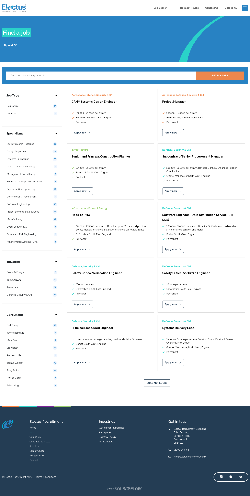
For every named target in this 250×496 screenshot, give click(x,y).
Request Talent (189, 8)
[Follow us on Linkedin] (221, 477)
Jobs (32, 432)
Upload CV (231, 8)
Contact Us (211, 8)
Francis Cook (31, 378)
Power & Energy (31, 272)
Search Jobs (220, 75)
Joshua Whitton (31, 363)
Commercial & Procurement (31, 196)
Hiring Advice (37, 455)
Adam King (31, 385)
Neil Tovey (31, 325)
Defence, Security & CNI (31, 294)
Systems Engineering (31, 159)
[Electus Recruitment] (7, 424)
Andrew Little (31, 355)
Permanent (31, 106)
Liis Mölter (31, 347)
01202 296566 (181, 449)
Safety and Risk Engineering (31, 234)
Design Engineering (31, 151)
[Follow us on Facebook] (230, 477)
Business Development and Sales (31, 181)
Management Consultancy (31, 174)
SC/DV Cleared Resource (31, 144)
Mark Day (31, 340)
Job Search (160, 8)
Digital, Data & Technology (31, 166)
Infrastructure (31, 279)
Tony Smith (31, 370)
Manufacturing (31, 219)
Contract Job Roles (40, 441)
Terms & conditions (46, 477)
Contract (31, 113)
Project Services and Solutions (31, 211)
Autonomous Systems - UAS (31, 241)
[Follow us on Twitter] (240, 477)
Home (33, 427)
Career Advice (37, 451)
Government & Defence (111, 427)
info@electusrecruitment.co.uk (190, 456)
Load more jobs (157, 383)
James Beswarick (31, 332)
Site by (110, 488)
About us (34, 446)
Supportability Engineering (31, 189)
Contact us (35, 460)
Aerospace (31, 287)
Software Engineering (31, 204)
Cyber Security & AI (31, 226)
